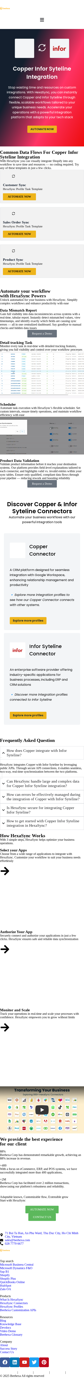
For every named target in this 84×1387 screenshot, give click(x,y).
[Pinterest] (44, 1362)
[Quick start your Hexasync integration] (5, 1027)
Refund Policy (73, 1372)
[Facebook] (5, 1362)
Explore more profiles (28, 621)
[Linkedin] (15, 1362)
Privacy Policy (25, 1372)
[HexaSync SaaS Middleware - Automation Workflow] (5, 8)
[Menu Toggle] (42, 20)
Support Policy (57, 1372)
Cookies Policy (41, 1372)
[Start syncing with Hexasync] (5, 871)
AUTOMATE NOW (42, 129)
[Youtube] (24, 1362)
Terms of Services (8, 1372)
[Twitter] (34, 1362)
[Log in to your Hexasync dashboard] (5, 949)
